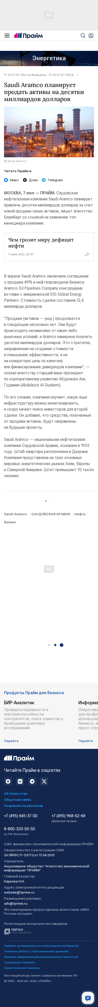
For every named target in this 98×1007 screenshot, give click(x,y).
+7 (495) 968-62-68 (68, 818)
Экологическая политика (22, 968)
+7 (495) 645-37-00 (20, 816)
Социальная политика (19, 962)
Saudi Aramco (15, 514)
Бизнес (10, 522)
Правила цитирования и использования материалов (41, 946)
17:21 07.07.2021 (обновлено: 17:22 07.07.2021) (39, 75)
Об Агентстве (15, 793)
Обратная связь (17, 800)
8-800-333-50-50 (19, 831)
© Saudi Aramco (15, 161)
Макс (14, 180)
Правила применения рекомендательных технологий (41, 957)
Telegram (55, 180)
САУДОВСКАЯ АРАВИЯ (50, 514)
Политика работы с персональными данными (36, 951)
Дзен (33, 180)
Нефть (80, 514)
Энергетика (49, 58)
